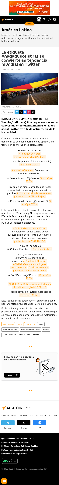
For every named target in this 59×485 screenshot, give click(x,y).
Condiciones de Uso (25, 438)
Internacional (30, 324)
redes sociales (24, 335)
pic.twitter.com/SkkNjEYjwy (29, 196)
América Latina (8, 324)
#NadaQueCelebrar (29, 153)
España (19, 324)
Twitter (40, 324)
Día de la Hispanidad (10, 329)
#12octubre (23, 193)
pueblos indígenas (9, 335)
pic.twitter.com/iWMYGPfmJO (29, 287)
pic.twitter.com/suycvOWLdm (29, 270)
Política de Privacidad (10, 446)
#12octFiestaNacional (35, 261)
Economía (41, 415)
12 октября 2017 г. (29, 164)
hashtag (46, 329)
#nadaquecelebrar (41, 193)
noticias (36, 335)
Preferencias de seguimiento (14, 453)
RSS (31, 450)
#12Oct (12, 284)
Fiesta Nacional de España (30, 329)
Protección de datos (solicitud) (15, 450)
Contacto (25, 442)
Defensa (53, 415)
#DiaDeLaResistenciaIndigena (29, 264)
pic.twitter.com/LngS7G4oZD (29, 156)
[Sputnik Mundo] (8, 20)
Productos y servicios (10, 442)
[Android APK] (9, 461)
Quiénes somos (8, 438)
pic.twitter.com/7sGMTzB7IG (29, 241)
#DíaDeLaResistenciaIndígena (29, 228)
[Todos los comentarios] (4, 481)
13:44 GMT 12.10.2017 (10, 70)
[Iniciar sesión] (44, 19)
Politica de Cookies (29, 446)
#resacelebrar (18, 267)
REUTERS (6, 107)
